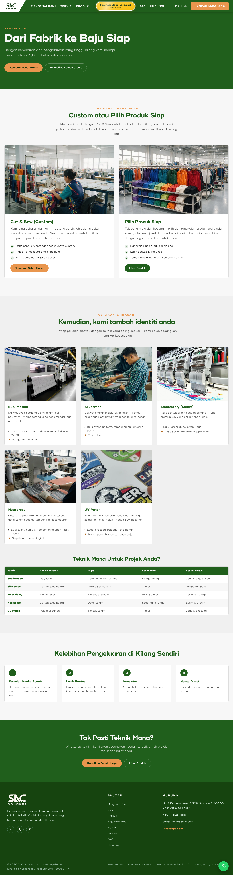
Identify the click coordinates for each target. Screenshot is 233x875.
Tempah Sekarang (210, 6)
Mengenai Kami (43, 6)
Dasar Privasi (114, 864)
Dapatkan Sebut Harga (23, 67)
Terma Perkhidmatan (139, 864)
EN (185, 6)
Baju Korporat (117, 821)
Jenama (113, 833)
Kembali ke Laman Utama (65, 67)
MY (177, 6)
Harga (112, 827)
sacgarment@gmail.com (178, 821)
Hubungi (157, 6)
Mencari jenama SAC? (170, 864)
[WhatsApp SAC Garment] (223, 866)
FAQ (142, 6)
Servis (66, 6)
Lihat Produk (137, 268)
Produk (84, 6)
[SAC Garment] (13, 6)
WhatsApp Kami (173, 828)
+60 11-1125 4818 (174, 814)
